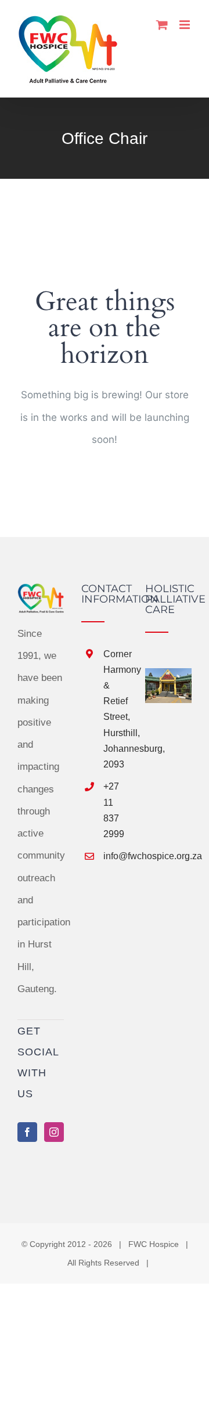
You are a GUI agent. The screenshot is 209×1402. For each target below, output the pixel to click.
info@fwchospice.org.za (115, 856)
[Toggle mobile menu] (185, 25)
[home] (40, 594)
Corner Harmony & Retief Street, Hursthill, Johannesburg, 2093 (115, 709)
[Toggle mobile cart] (162, 25)
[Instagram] (54, 1132)
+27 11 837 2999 (113, 810)
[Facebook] (27, 1132)
